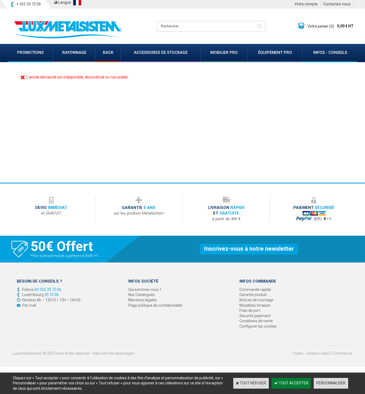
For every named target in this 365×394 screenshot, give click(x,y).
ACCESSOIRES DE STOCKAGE (161, 52)
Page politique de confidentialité (155, 305)
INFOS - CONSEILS (330, 52)
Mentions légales (142, 300)
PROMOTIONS (30, 52)
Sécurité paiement (255, 316)
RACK (108, 52)
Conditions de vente (256, 321)
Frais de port (249, 310)
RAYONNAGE (74, 52)
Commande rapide (255, 289)
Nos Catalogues (141, 294)
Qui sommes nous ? (144, 289)
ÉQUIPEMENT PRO (275, 52)
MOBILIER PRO (224, 52)
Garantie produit (253, 294)
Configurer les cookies (258, 326)
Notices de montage (256, 300)
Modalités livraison (255, 305)
